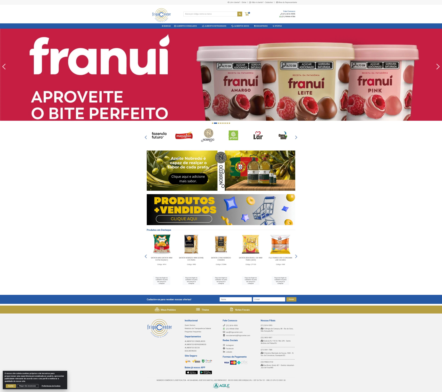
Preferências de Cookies (51, 386)
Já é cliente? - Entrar (238, 2)
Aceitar (11, 386)
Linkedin (229, 352)
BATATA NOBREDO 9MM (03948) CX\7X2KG (191, 259)
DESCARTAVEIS (190, 351)
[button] (212, 123)
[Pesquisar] (239, 14)
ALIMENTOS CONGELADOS (195, 341)
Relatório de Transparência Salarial (198, 328)
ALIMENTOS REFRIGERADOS (195, 344)
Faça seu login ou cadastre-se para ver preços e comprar (162, 280)
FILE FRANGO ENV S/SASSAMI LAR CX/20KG (280, 259)
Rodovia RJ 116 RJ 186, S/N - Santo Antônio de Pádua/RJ (276, 342)
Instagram (230, 345)
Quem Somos (190, 325)
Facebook (230, 349)
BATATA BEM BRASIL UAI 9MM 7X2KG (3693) (250, 259)
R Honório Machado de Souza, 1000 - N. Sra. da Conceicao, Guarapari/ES (277, 354)
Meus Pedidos (168, 309)
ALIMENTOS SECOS (192, 348)
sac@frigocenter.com (234, 332)
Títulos (205, 309)
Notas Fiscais (242, 309)
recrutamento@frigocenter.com (238, 335)
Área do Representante (287, 2)
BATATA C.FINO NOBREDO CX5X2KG (221, 259)
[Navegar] (4, 66)
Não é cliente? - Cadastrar (262, 2)
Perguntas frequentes (193, 332)
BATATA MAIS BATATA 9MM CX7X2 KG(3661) (161, 259)
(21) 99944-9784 (288, 17)
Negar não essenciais (27, 386)
